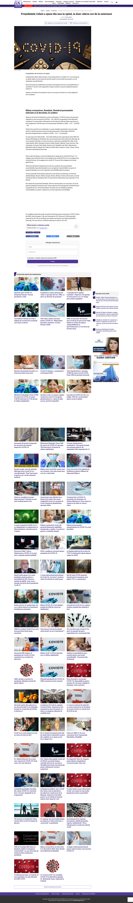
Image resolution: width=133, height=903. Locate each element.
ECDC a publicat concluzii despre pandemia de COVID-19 (52, 552)
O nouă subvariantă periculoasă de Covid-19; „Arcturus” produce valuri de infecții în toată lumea (52, 577)
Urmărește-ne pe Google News (80, 23)
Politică (35, 1)
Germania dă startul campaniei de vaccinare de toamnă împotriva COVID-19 (25, 445)
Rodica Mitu (68, 17)
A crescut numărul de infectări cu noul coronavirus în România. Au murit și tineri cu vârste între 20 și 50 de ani (79, 708)
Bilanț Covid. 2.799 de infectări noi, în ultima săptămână (51, 654)
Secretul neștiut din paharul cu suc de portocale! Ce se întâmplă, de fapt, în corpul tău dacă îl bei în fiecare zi (26, 708)
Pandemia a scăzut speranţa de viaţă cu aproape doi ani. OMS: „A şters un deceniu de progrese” (52, 295)
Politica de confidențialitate (42, 894)
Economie (59, 1)
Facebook (33, 236)
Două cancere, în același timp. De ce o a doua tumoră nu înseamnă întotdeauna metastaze (26, 607)
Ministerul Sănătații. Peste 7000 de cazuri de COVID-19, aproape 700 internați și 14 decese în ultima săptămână (51, 446)
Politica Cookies (55, 894)
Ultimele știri (27, 1)
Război (41, 1)
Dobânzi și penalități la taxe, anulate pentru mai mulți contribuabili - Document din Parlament (77, 656)
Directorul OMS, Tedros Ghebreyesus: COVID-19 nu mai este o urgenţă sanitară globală (25, 553)
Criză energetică (49, 1)
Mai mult (76, 3)
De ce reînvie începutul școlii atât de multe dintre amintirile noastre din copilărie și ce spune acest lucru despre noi (52, 736)
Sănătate (99, 1)
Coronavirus (54, 10)
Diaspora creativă (68, 1)
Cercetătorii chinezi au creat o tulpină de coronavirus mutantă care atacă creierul (25, 321)
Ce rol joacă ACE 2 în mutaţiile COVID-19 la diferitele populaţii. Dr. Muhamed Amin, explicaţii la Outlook (52, 878)
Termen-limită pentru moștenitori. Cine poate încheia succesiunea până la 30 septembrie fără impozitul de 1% (78, 446)
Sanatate (48, 10)
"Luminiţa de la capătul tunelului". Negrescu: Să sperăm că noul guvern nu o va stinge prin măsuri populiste (78, 296)
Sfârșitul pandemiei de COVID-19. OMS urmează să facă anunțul (52, 680)
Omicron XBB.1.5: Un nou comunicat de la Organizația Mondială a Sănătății (77, 735)
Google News (43, 228)
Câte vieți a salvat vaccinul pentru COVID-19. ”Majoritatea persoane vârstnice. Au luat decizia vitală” (51, 322)
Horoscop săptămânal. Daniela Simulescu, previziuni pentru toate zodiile (106, 330)
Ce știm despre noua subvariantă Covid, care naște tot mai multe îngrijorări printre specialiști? (78, 791)
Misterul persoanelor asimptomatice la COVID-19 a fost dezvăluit (79, 527)
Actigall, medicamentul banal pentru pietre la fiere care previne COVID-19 (79, 849)
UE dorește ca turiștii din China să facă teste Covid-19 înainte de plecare (25, 821)
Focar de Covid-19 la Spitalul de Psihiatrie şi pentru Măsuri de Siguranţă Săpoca (78, 471)
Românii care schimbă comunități (85, 1)
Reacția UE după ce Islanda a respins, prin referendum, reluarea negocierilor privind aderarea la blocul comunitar (107, 314)
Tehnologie (60, 3)
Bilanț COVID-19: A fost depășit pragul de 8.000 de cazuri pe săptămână (51, 607)
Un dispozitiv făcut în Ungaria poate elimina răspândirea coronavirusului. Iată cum (78, 761)
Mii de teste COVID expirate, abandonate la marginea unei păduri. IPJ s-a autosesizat (77, 577)
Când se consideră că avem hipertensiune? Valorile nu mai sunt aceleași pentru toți (25, 499)
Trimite (53, 261)
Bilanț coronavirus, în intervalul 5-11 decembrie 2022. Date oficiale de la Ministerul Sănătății (52, 849)
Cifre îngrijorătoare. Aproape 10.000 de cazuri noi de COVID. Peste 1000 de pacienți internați (78, 373)
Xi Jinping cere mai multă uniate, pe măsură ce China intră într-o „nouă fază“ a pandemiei (52, 821)
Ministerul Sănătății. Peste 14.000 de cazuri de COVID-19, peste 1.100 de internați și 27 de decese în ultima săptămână (26, 398)
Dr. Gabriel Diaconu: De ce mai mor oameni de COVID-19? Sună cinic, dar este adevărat (25, 761)
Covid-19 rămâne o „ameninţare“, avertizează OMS (52, 372)
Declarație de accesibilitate (88, 894)
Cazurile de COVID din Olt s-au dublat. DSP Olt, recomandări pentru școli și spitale (78, 397)
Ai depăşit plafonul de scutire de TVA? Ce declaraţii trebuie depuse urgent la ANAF (79, 553)
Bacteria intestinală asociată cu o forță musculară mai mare (26, 372)
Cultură (106, 1)
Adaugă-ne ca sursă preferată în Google (57, 23)
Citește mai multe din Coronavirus (52, 887)
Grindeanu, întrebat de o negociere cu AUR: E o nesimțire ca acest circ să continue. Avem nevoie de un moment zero (107, 322)
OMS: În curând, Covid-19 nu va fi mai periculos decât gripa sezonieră (26, 631)
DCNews (18, 4)
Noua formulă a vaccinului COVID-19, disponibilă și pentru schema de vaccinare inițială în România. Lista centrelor (78, 682)
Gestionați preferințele (67, 894)
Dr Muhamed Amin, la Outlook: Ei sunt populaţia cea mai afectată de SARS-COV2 (26, 877)
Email (74, 236)
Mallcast (68, 3)
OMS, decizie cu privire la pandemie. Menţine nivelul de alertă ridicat (25, 681)
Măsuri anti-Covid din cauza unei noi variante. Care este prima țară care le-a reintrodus (52, 471)
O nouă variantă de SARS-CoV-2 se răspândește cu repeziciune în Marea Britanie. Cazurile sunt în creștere (26, 528)
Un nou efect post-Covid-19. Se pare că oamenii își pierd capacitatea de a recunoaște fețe (78, 631)
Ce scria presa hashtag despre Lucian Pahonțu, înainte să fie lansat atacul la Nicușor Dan (56, 6)
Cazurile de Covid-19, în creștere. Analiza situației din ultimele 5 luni (78, 607)
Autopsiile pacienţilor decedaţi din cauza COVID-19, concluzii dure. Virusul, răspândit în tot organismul (25, 792)
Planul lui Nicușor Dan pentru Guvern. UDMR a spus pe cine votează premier (107, 307)
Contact (78, 894)
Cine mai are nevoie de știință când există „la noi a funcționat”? (52, 630)
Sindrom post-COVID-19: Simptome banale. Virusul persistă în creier (23, 295)
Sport (54, 3)
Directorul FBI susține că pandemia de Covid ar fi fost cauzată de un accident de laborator (24, 656)
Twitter (54, 236)
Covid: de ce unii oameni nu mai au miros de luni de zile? (25, 734)
